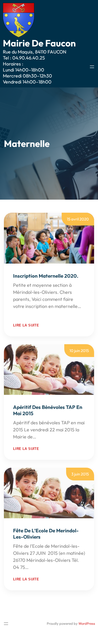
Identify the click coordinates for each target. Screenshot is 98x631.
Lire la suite (26, 325)
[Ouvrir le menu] (92, 67)
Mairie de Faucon (39, 43)
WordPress (86, 623)
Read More (24, 313)
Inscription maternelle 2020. (45, 276)
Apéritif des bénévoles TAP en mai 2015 (47, 410)
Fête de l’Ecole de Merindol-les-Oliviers (46, 533)
